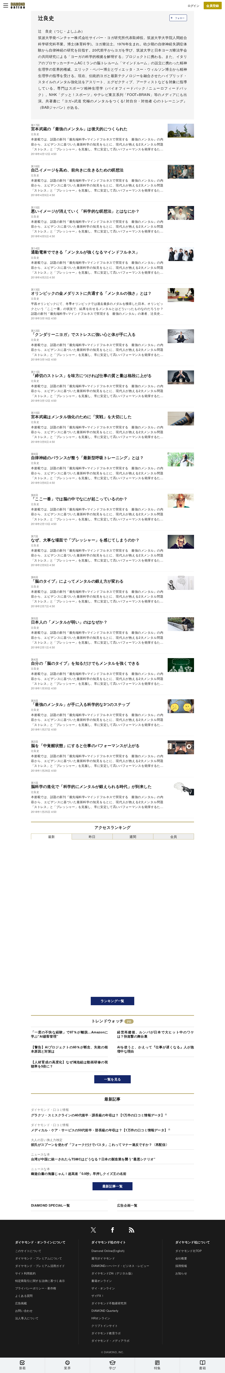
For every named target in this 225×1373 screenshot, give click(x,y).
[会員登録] (213, 5)
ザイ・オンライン (103, 1288)
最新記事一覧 (112, 1186)
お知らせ (181, 1273)
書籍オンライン (101, 1281)
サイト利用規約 (25, 1273)
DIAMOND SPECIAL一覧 (50, 1205)
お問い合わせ (24, 1311)
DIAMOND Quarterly (104, 1311)
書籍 (202, 1368)
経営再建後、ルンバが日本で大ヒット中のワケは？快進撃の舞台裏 (155, 1034)
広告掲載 (21, 1303)
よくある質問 (24, 1296)
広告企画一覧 (127, 1205)
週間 (132, 836)
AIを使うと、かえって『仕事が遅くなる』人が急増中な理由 (155, 1049)
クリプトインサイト (104, 1325)
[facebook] (112, 1230)
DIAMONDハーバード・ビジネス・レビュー (120, 1266)
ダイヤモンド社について (192, 1242)
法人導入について (27, 1318)
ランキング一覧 (112, 1000)
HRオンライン (100, 1318)
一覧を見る (112, 1079)
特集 (157, 1368)
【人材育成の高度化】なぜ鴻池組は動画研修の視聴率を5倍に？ (69, 1064)
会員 (173, 836)
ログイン (193, 5)
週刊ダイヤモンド (103, 1258)
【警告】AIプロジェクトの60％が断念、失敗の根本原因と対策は (69, 1049)
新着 (22, 1368)
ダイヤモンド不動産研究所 (109, 1303)
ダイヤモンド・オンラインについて (40, 1242)
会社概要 (181, 1258)
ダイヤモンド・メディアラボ (110, 1340)
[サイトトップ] (18, 5)
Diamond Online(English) (107, 1251)
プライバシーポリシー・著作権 (35, 1288)
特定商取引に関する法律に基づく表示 (40, 1281)
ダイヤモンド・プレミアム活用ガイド (40, 1266)
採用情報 (181, 1266)
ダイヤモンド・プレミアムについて (38, 1258)
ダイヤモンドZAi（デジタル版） (112, 1273)
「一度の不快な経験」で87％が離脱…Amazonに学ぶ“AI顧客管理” (69, 1034)
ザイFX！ (97, 1296)
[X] (93, 1230)
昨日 (92, 836)
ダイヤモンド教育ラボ (106, 1333)
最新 (51, 836)
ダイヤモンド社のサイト (108, 1242)
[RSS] (132, 1230)
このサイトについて (28, 1251)
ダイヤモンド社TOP (188, 1251)
